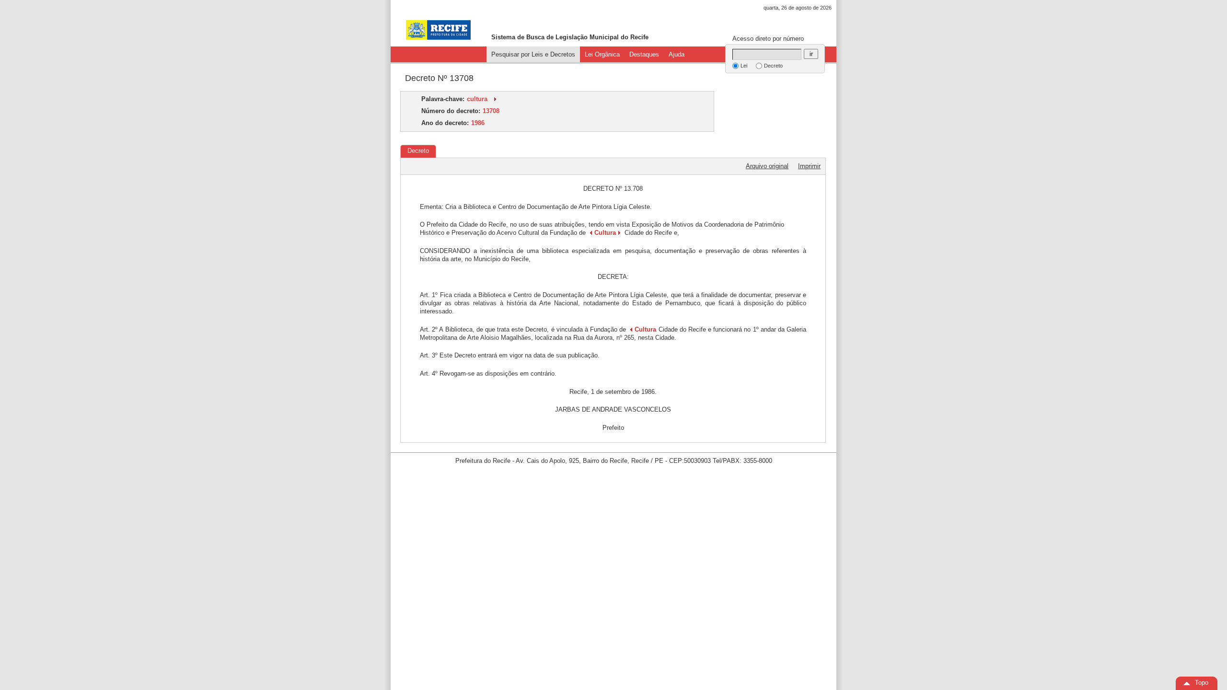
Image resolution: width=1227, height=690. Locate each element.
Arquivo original (767, 166)
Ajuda (676, 54)
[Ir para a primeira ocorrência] (495, 99)
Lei (744, 66)
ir (811, 54)
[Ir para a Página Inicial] (438, 30)
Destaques (644, 54)
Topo (1201, 682)
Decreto (773, 66)
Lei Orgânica (602, 54)
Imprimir (809, 166)
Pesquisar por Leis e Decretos (533, 54)
